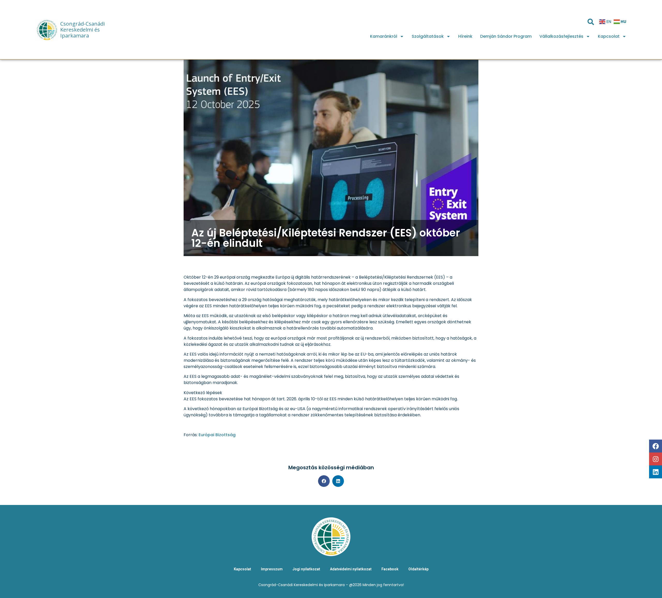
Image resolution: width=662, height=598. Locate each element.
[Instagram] (655, 459)
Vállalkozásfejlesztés (561, 36)
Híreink (465, 36)
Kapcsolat (609, 36)
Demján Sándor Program (506, 36)
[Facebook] (655, 446)
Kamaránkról (383, 36)
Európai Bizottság (217, 435)
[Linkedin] (655, 471)
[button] (324, 481)
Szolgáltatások (428, 36)
